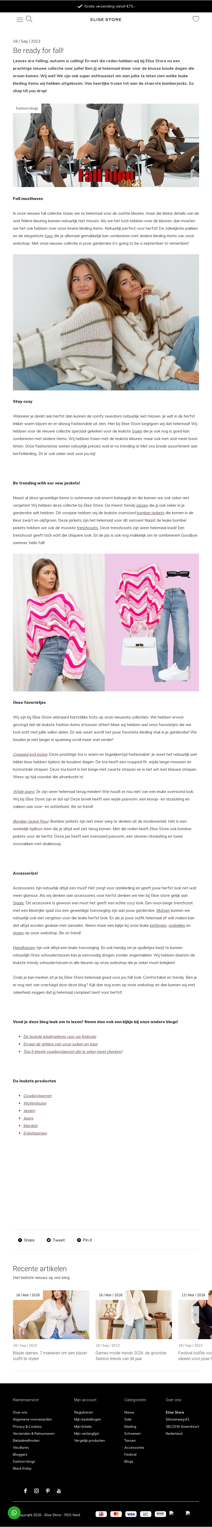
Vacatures (21, 1447)
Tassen (130, 1440)
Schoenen (132, 1433)
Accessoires (134, 1447)
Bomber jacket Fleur (30, 821)
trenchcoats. (88, 527)
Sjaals (18, 902)
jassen (142, 505)
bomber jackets (150, 512)
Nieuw (129, 1412)
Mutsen (163, 910)
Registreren (83, 1412)
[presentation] (195, 1314)
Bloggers (20, 1454)
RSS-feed (72, 1515)
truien (137, 431)
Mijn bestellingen (87, 1419)
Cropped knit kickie (30, 754)
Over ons (20, 1412)
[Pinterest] (48, 1491)
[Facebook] (25, 1491)
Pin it (87, 1240)
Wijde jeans (23, 791)
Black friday (22, 1468)
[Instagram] (36, 1491)
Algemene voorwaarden (32, 1419)
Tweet (58, 1240)
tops (49, 235)
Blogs (128, 1461)
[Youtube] (59, 1491)
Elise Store (52, 1515)
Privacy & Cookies (27, 1426)
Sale (128, 1419)
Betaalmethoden (26, 1440)
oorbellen (177, 925)
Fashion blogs (24, 1461)
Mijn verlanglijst (86, 1433)
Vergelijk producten (89, 1440)
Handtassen (24, 947)
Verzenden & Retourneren (34, 1433)
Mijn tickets (83, 1426)
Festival (130, 1454)
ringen (18, 932)
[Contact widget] (14, 1512)
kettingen (158, 925)
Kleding (130, 1426)
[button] (17, 19)
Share (29, 1240)
